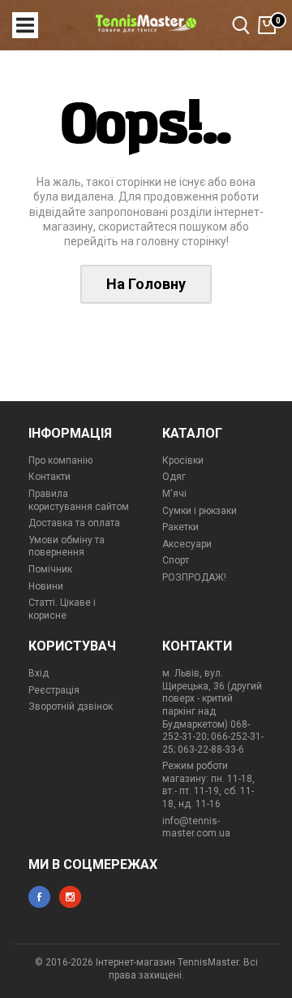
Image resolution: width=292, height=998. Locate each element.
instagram (70, 897)
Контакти (49, 476)
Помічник (50, 569)
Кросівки (183, 460)
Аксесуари (187, 544)
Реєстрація (53, 690)
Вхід (38, 673)
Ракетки (180, 527)
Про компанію (60, 460)
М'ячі (174, 493)
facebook (39, 897)
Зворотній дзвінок (70, 706)
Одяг (174, 476)
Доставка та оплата (74, 523)
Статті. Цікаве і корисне (62, 609)
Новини (45, 586)
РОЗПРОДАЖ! (194, 577)
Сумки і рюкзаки (199, 510)
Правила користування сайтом (78, 500)
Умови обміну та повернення (66, 546)
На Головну (146, 283)
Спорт (175, 560)
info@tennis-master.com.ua (196, 827)
